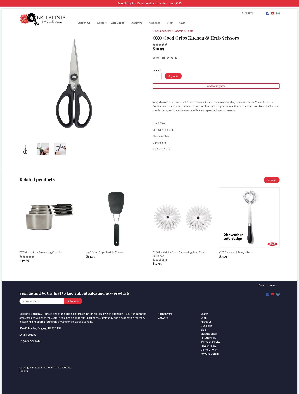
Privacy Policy (208, 345)
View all (272, 179)
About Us (206, 321)
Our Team (206, 325)
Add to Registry (216, 86)
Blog (203, 329)
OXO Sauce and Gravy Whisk (235, 252)
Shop (204, 318)
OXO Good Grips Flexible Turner (104, 252)
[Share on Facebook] (163, 57)
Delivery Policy (209, 349)
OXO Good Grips (162, 31)
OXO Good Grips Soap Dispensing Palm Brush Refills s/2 (179, 254)
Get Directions (27, 334)
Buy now (173, 76)
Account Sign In (210, 353)
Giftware (163, 318)
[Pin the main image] (172, 57)
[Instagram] (278, 13)
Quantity (157, 70)
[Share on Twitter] (167, 57)
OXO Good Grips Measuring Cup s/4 (40, 252)
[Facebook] (267, 13)
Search (205, 313)
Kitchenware (165, 313)
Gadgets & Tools (183, 31)
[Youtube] (272, 13)
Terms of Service (210, 341)
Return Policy (208, 337)
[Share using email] (176, 57)
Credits (23, 371)
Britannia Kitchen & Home (56, 367)
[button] (160, 44)
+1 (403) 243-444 (29, 341)
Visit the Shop (209, 333)
